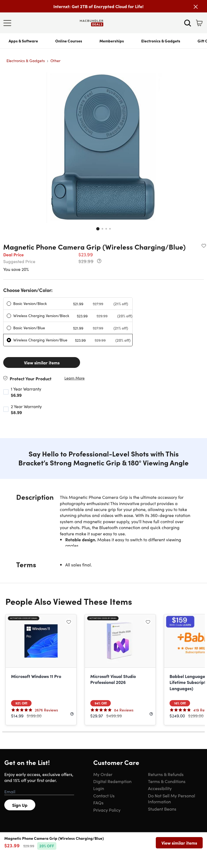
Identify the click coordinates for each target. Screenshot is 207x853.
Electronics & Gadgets (160, 40)
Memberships (111, 40)
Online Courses (68, 40)
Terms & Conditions (166, 781)
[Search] (187, 23)
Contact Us (104, 795)
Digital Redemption (112, 781)
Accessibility (160, 788)
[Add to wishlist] (204, 245)
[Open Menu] (8, 23)
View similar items (42, 362)
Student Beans (162, 809)
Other (55, 60)
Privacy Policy (106, 810)
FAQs (98, 802)
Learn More (74, 378)
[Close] (195, 6)
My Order (102, 774)
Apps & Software (23, 40)
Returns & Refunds (166, 774)
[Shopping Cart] (199, 22)
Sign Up (19, 805)
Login (98, 788)
